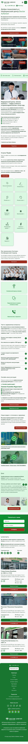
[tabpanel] (14, 274)
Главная (14, 677)
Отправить (14, 532)
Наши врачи (14, 261)
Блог (14, 690)
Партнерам (14, 686)
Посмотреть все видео (21, 430)
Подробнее (22, 39)
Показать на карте (14, 588)
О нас (14, 680)
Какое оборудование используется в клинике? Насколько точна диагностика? (10, 371)
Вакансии (14, 688)
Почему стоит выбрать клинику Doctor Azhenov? (11, 341)
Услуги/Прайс (14, 682)
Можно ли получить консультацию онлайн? (10, 365)
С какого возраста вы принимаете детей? (10, 356)
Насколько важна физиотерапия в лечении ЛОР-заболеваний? (10, 361)
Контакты (14, 693)
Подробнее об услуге (14, 410)
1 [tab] (12, 281)
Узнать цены (5, 175)
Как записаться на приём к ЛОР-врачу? (11, 345)
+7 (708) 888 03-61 (14, 592)
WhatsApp (20, 5)
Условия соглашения (14, 699)
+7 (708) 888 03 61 (11, 5)
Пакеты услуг (7, 39)
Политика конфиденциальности (14, 701)
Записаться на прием (14, 33)
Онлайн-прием (14, 684)
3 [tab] (15, 281)
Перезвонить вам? (14, 671)
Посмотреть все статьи (14, 511)
